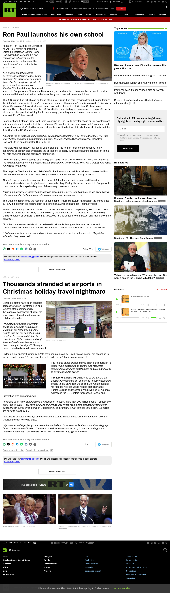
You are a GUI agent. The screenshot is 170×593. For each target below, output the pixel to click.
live (121, 8)
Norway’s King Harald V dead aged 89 (85, 19)
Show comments (57, 269)
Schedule (89, 567)
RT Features (100, 14)
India (80, 14)
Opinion (125, 14)
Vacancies (130, 578)
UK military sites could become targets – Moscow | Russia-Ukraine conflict (85, 8)
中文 (33, 2)
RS (29, 2)
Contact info (131, 571)
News (5, 557)
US (51, 450)
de (21, 543)
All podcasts (161, 289)
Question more (32, 8)
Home (6, 27)
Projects (162, 14)
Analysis (113, 14)
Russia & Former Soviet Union (34, 14)
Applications (90, 560)
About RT (130, 564)
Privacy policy (132, 560)
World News (56, 14)
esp (10, 543)
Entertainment (138, 14)
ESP (10, 2)
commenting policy (30, 257)
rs (29, 543)
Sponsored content (93, 571)
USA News (15, 27)
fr (25, 543)
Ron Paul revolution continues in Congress (19, 526)
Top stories (120, 28)
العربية (5, 2)
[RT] (50, 2)
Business (69, 14)
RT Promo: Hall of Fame (136, 567)
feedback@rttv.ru (12, 259)
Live (86, 557)
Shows (151, 14)
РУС (16, 2)
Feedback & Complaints (136, 575)
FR (25, 2)
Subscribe (128, 148)
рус (16, 543)
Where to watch (91, 564)
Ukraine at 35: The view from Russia (133, 238)
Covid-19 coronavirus (37, 450)
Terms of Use (131, 557)
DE (21, 2)
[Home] (9, 10)
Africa (88, 14)
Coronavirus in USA (13, 450)
